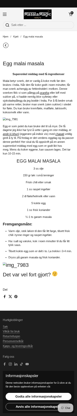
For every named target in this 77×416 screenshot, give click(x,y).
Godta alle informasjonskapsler (38, 396)
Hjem (5, 36)
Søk (5, 326)
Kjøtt (16, 36)
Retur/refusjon (11, 336)
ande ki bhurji (11, 133)
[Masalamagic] (38, 14)
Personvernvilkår (13, 341)
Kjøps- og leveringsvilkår (18, 346)
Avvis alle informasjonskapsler (38, 406)
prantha (44, 92)
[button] (70, 14)
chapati (59, 133)
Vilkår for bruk (11, 331)
